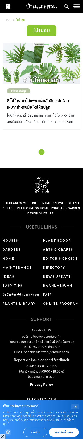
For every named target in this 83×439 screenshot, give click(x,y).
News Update (57, 276)
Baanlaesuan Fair (58, 290)
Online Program (61, 303)
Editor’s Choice (60, 258)
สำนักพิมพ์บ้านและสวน (21, 294)
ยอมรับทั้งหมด (64, 432)
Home (7, 20)
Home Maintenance (17, 263)
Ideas (8, 276)
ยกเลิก (35, 432)
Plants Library (19, 303)
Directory (54, 267)
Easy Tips (13, 285)
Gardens (12, 249)
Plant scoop (18, 91)
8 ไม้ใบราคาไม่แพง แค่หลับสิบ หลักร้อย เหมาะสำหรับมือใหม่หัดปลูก (38, 104)
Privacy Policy (41, 384)
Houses (10, 240)
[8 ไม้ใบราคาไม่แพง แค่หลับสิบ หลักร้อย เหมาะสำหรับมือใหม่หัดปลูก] (41, 63)
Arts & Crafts (58, 249)
